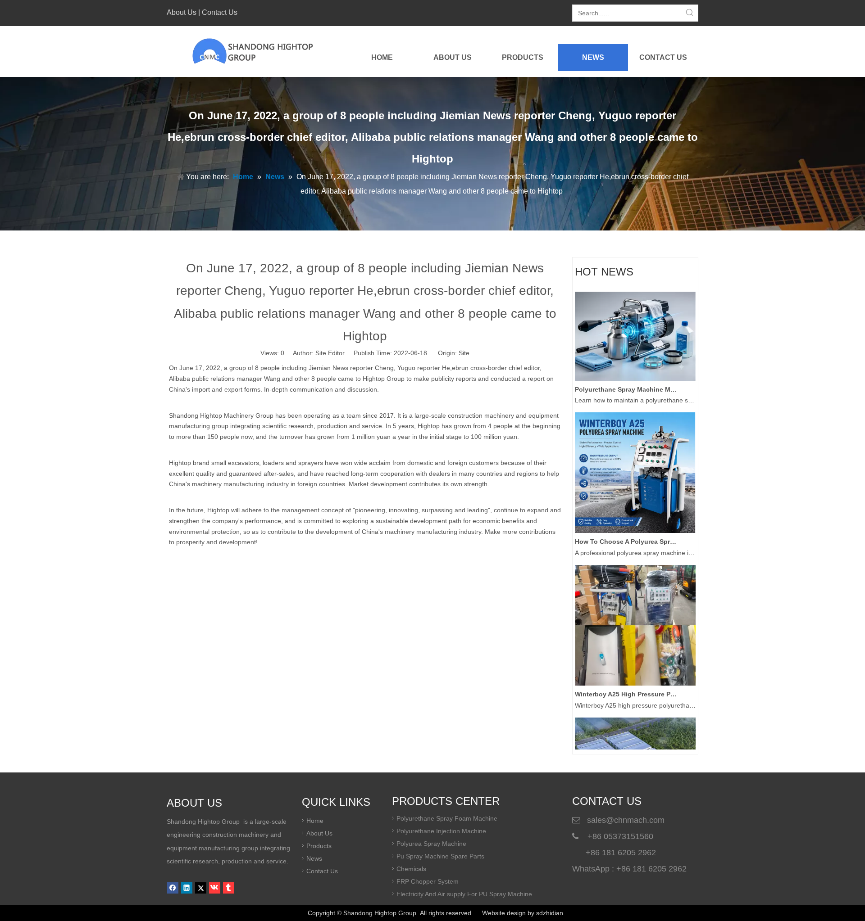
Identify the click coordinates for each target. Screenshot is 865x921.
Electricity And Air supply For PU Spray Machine (464, 894)
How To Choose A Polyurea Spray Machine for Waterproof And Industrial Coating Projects (626, 531)
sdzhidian (549, 912)
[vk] (214, 888)
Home (314, 820)
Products (319, 845)
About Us (181, 12)
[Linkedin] (186, 888)
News (314, 858)
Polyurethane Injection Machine (441, 831)
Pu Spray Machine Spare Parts (440, 856)
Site (464, 353)
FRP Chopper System (427, 881)
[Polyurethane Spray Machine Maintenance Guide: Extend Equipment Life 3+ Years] (635, 368)
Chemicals (411, 868)
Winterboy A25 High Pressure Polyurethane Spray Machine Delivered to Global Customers (626, 684)
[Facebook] (172, 888)
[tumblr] (228, 888)
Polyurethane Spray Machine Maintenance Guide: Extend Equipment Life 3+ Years (626, 379)
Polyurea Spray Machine (431, 843)
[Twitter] (200, 888)
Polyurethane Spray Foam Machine (446, 818)
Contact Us (219, 12)
